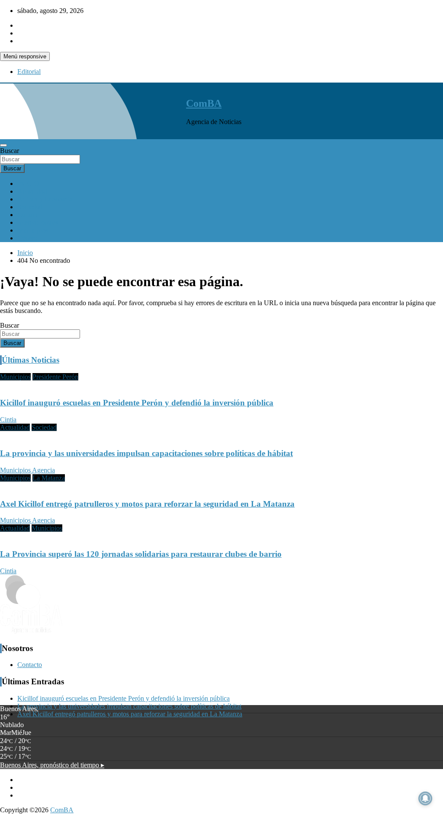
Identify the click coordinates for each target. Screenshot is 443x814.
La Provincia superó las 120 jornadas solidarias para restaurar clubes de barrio (141, 554)
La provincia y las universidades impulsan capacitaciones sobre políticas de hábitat (146, 453)
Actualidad (32, 191)
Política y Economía (44, 199)
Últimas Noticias (30, 359)
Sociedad (29, 207)
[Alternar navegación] (3, 145)
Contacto (29, 664)
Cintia (8, 419)
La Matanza (48, 478)
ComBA (204, 103)
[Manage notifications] (425, 798)
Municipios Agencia (27, 470)
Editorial (29, 71)
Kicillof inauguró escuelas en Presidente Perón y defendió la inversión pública (136, 402)
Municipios (32, 230)
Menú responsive (24, 56)
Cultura (27, 214)
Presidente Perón (55, 376)
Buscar (9, 150)
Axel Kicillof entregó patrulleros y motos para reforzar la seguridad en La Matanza (147, 503)
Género (27, 238)
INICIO (28, 183)
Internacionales (37, 222)
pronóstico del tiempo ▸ (52, 765)
